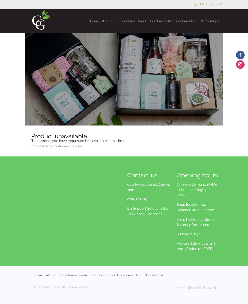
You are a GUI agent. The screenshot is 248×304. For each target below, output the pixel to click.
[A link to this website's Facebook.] (240, 55)
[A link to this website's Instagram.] (240, 64)
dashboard (60, 286)
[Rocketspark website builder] (196, 288)
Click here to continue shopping (57, 145)
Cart (219, 4)
